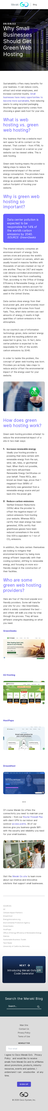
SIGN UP (24, 1084)
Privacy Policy (24, 1033)
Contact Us (24, 1029)
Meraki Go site (19, 876)
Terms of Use (24, 1036)
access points (19, 823)
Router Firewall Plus (33, 817)
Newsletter (24, 1043)
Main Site (24, 1025)
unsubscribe (29, 1072)
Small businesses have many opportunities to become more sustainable (23, 97)
